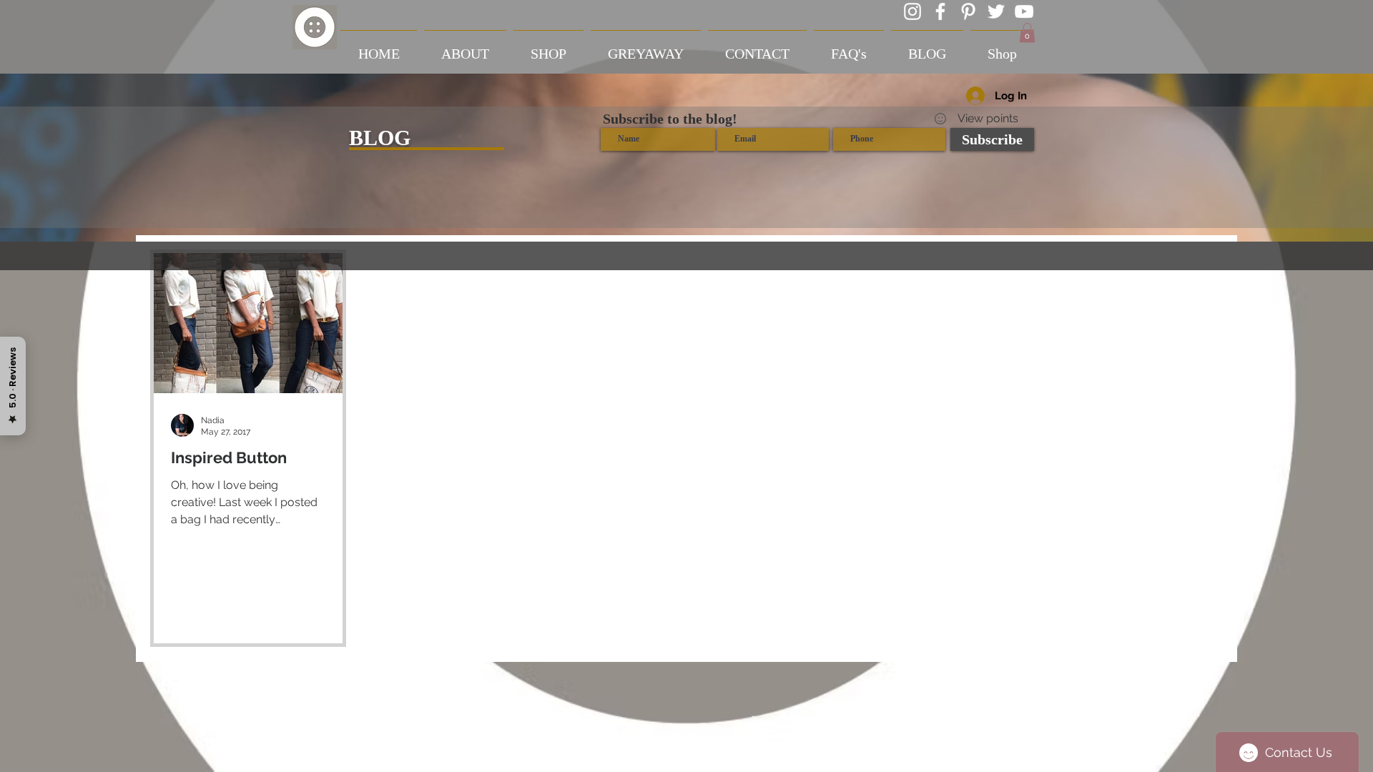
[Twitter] (996, 11)
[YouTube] (1024, 11)
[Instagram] (912, 11)
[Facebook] (940, 11)
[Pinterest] (968, 11)
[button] (1027, 32)
